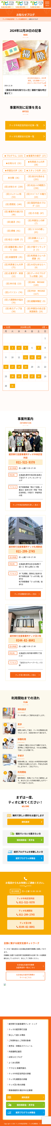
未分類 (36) (13, 177)
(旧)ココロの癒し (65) (36, 230)
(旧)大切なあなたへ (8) (36, 266)
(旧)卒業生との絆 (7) (36, 222)
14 (39, 357)
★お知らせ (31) (13, 163)
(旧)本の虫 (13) (13, 283)
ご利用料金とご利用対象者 (20, 1040)
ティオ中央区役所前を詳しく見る (25, 504)
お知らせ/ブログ (15, 1057)
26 (25, 376)
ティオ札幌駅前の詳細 (18, 1079)
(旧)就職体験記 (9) (36, 301)
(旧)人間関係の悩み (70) (13, 301)
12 (25, 357)
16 (6, 366)
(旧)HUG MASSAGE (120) (36, 283)
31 (12, 385)
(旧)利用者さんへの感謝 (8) (36, 257)
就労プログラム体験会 (25, 1112)
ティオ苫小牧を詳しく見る (25, 675)
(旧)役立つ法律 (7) (13, 239)
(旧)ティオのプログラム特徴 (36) (36, 275)
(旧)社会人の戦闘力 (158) (36, 187)
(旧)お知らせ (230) (13, 186)
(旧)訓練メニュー (39, 80)
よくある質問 (14, 1062)
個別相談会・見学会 (25, 1104)
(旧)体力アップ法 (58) (13, 310)
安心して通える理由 (17, 1035)
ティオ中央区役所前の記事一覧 (23, 125)
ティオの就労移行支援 (18, 1029)
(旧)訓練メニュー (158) (36, 239)
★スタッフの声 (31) (36, 170)
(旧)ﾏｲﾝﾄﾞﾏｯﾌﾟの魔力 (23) (36, 195)
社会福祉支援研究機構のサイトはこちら (25, 976)
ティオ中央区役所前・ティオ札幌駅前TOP (15, 19)
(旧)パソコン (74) (13, 292)
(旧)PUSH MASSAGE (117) (36, 292)
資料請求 (25, 1097)
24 (12, 376)
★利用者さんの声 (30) (36, 163)
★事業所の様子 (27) (36, 155)
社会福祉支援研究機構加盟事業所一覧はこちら (25, 966)
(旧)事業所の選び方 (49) (13, 213)
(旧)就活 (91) (13, 221)
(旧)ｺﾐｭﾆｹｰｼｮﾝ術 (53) (13, 195)
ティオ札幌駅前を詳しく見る (25, 594)
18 (19, 366)
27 (32, 376)
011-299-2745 (21, 7)
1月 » (44, 327)
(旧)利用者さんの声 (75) (13, 266)
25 (19, 376)
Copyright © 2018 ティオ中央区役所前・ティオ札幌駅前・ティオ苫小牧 (25, 1124)
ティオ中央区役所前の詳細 (20, 1073)
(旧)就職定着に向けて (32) (13, 248)
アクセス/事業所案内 (17, 1068)
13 (32, 357)
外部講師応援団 (15, 1051)
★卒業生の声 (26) (13, 170)
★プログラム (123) (13, 155)
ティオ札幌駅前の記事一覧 (21, 136)
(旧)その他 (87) (36, 213)
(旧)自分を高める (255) (36, 178)
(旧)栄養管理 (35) (13, 257)
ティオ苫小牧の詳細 (17, 1084)
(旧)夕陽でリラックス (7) (36, 248)
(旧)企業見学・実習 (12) (13, 275)
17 (12, 366)
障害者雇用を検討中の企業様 (20, 1090)
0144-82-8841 (36, 7)
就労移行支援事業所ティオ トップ (23, 1023)
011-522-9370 (6, 7)
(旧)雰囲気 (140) (13, 204)
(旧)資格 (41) (13, 230)
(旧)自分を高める (33, 78)
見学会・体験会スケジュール (20, 1046)
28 (39, 376)
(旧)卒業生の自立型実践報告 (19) (36, 310)
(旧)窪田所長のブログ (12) (36, 204)
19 (25, 366)
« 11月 (7, 327)
